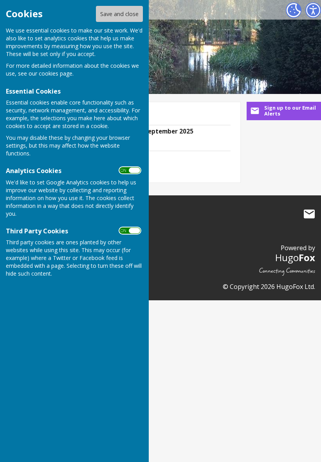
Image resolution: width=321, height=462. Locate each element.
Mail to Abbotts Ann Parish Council (309, 214)
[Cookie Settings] (293, 10)
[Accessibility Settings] (313, 10)
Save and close (119, 14)
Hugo (295, 257)
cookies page (55, 73)
